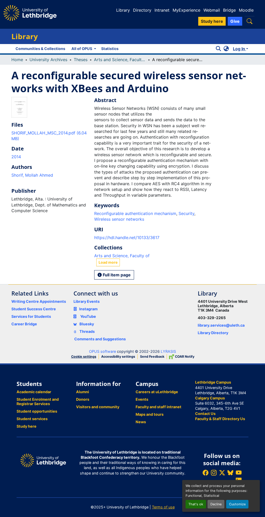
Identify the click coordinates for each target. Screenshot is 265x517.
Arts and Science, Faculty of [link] (120, 59)
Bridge (229, 10)
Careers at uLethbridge (157, 392)
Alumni (82, 392)
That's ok (195, 504)
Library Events (86, 301)
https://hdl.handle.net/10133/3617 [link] (126, 237)
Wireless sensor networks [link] (119, 219)
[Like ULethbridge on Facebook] (205, 472)
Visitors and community (97, 407)
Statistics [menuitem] (110, 48)
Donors (82, 399)
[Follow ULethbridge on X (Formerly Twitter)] (222, 472)
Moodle (246, 10)
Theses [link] (80, 59)
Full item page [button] (116, 274)
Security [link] (186, 213)
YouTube (88, 316)
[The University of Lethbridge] (43, 460)
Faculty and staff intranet (158, 407)
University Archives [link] (48, 59)
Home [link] (17, 59)
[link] (49, 136)
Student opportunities (37, 411)
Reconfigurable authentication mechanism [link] (135, 213)
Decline (216, 504)
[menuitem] (83, 48)
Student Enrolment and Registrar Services (38, 401)
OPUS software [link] (102, 351)
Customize (237, 504)
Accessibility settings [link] (118, 356)
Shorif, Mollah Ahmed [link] (32, 175)
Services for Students (31, 316)
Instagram (88, 309)
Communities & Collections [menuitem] (40, 48)
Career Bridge (24, 324)
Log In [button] (239, 48)
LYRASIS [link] (168, 351)
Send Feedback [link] (152, 356)
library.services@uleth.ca (221, 325)
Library (123, 10)
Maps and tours (150, 414)
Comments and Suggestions (100, 339)
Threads (87, 331)
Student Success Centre (33, 309)
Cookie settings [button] (83, 356)
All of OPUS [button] (81, 48)
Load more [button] (108, 262)
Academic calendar (34, 392)
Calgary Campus (210, 398)
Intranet (162, 10)
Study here (26, 426)
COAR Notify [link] (184, 356)
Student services (32, 419)
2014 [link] (16, 156)
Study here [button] (212, 21)
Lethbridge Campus (213, 382)
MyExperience (186, 10)
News (141, 422)
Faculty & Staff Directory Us (220, 419)
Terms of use (163, 507)
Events (142, 399)
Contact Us (205, 413)
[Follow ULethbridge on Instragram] (214, 472)
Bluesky (86, 324)
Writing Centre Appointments (38, 301)
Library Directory (213, 333)
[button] (249, 21)
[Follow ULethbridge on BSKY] (230, 472)
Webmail (211, 10)
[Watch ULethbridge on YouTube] (238, 472)
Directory (142, 10)
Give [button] (235, 21)
